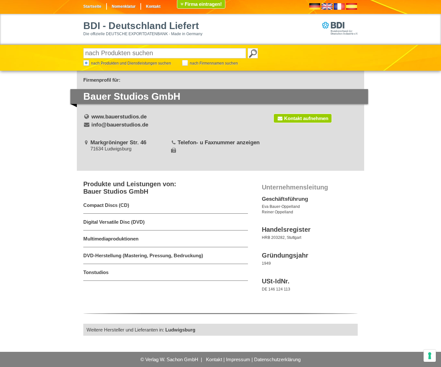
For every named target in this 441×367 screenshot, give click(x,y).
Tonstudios (95, 272)
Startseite (92, 6)
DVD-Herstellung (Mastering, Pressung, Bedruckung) (143, 255)
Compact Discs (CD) (106, 205)
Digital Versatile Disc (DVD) (114, 222)
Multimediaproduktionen (110, 238)
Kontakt (153, 6)
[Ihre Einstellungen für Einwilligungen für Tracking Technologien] (430, 356)
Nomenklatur (124, 6)
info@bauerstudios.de (119, 125)
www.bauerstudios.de (119, 117)
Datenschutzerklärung (277, 359)
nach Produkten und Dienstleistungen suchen (131, 63)
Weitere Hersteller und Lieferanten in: (141, 329)
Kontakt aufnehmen (306, 118)
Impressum (238, 359)
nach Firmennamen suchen (214, 63)
